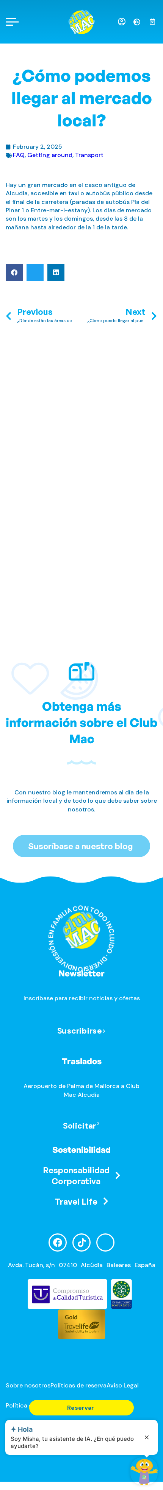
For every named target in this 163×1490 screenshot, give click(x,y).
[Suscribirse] (104, 1031)
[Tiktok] (81, 1242)
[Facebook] (58, 1242)
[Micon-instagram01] (105, 1242)
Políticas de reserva (78, 1385)
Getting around (49, 155)
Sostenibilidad (81, 1149)
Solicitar (79, 1126)
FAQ (19, 155)
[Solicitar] (98, 1124)
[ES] (140, 22)
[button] (14, 272)
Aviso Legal (123, 1385)
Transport (89, 155)
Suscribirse (79, 1030)
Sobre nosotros (28, 1385)
